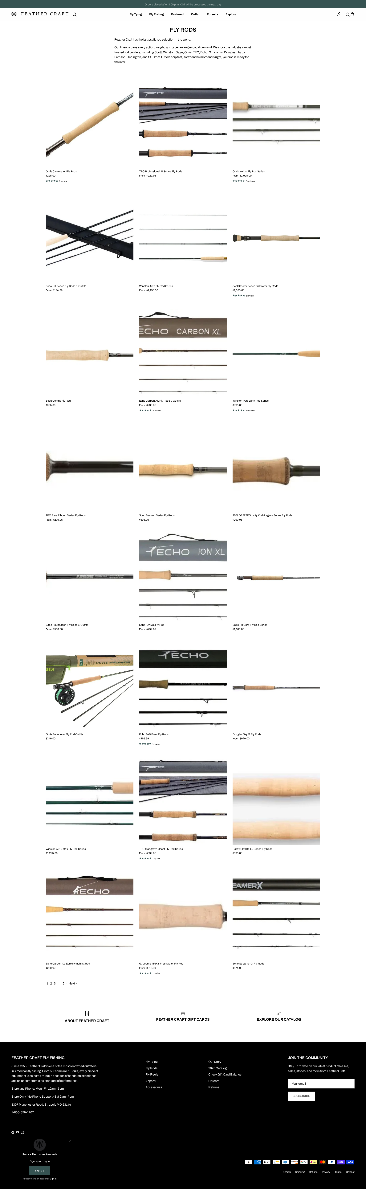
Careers (213, 1081)
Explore (231, 14)
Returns (213, 1087)
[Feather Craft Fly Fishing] (40, 14)
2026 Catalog (217, 1068)
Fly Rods (151, 1068)
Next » (73, 983)
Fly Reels (151, 1074)
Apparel (150, 1081)
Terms (338, 1172)
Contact (350, 1172)
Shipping (300, 1172)
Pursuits (212, 14)
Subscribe (301, 1096)
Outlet (195, 14)
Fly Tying (136, 14)
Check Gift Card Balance (225, 1074)
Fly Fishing (156, 14)
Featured (177, 14)
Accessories (153, 1087)
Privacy (326, 1172)
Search (287, 1172)
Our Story (214, 1061)
